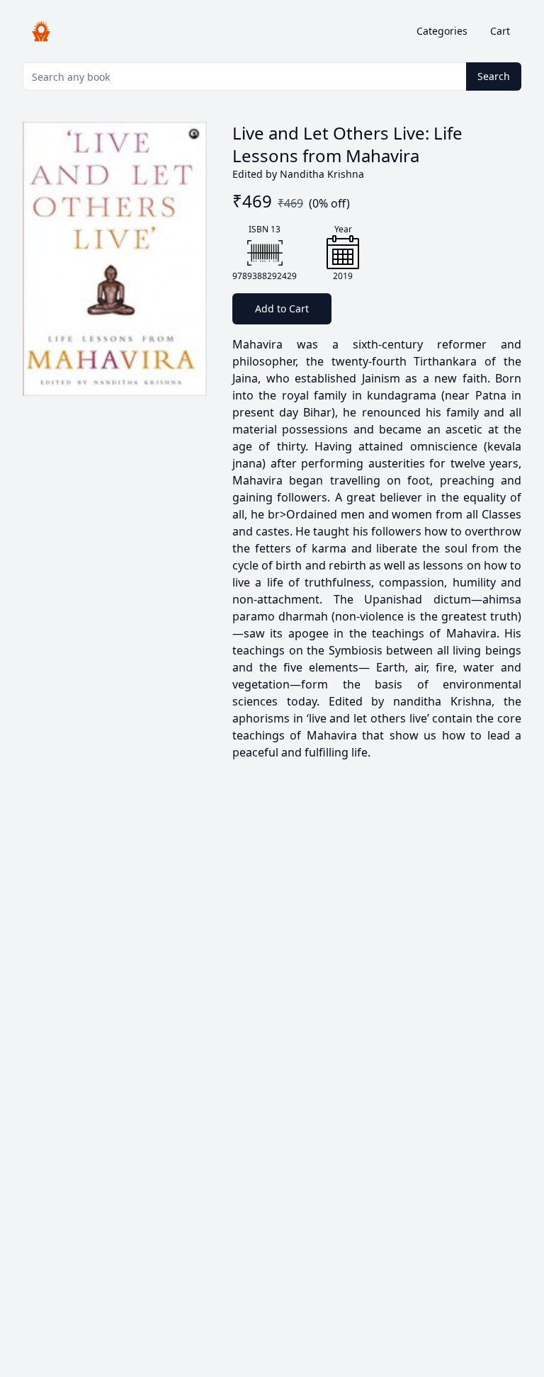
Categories (442, 31)
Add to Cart (282, 308)
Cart (500, 31)
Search (493, 76)
